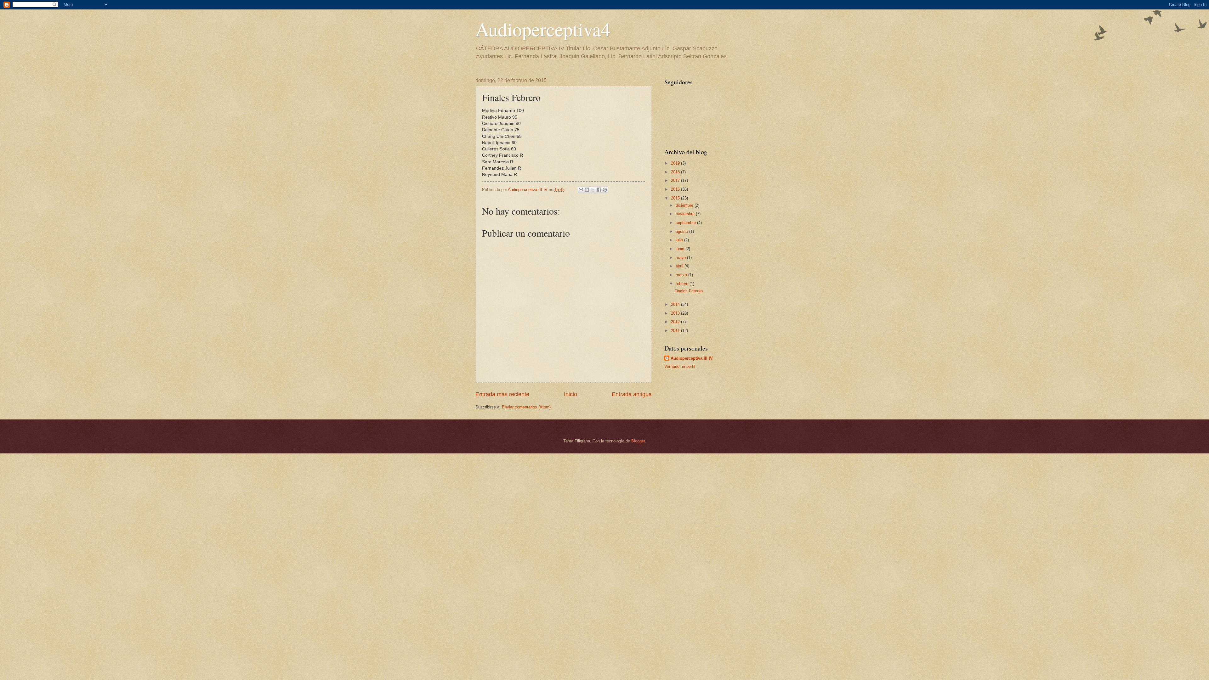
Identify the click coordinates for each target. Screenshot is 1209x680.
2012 (676, 321)
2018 (676, 172)
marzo (682, 275)
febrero (683, 283)
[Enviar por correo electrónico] (581, 190)
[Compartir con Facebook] (599, 190)
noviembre (686, 213)
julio (680, 240)
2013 (676, 313)
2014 (676, 304)
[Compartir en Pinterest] (605, 190)
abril (680, 266)
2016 (676, 189)
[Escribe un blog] (587, 190)
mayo (681, 257)
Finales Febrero (688, 291)
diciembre (685, 205)
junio (680, 248)
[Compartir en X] (593, 190)
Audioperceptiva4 (542, 29)
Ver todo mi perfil (679, 366)
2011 (676, 330)
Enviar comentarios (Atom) (526, 407)
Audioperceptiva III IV (692, 358)
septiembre (686, 222)
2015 (676, 198)
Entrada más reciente (502, 394)
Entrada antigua (632, 394)
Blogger (638, 441)
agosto (682, 231)
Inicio (570, 394)
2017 (676, 180)
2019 (676, 163)
